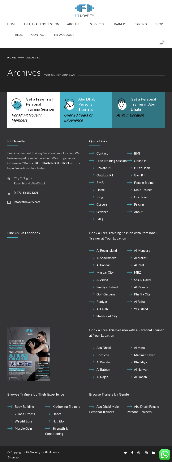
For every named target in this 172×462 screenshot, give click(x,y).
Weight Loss (23, 421)
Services (102, 212)
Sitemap (13, 457)
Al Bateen (103, 369)
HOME (11, 24)
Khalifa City (142, 294)
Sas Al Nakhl (142, 280)
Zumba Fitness (25, 414)
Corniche (102, 355)
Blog (99, 197)
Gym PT (139, 175)
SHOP (159, 24)
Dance (56, 414)
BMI (137, 153)
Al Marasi (140, 258)
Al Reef (139, 265)
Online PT (141, 161)
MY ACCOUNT (64, 34)
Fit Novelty (33, 452)
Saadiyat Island (107, 287)
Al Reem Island (106, 250)
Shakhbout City (107, 316)
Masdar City (105, 272)
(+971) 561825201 (26, 192)
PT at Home (142, 168)
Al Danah (140, 377)
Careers (102, 204)
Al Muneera (142, 250)
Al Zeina (102, 280)
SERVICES (97, 24)
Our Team (140, 197)
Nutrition (58, 421)
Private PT (104, 168)
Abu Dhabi (103, 347)
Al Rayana (141, 287)
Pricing (139, 204)
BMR (100, 182)
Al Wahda (103, 362)
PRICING (140, 24)
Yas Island (141, 309)
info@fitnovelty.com (27, 202)
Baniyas (102, 301)
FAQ (99, 219)
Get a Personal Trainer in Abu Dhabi (143, 104)
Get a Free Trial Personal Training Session (40, 104)
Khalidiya (140, 362)
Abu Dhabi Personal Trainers (87, 104)
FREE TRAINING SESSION (41, 24)
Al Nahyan (141, 369)
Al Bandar (103, 265)
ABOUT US (74, 24)
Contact (102, 153)
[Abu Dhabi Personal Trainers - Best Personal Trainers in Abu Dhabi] (86, 11)
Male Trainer (143, 190)
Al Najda (102, 377)
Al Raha (139, 301)
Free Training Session (111, 161)
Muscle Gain (23, 428)
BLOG (19, 34)
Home (11, 57)
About (138, 212)
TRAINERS (119, 24)
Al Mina (139, 347)
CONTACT (38, 34)
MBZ (137, 272)
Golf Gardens (105, 294)
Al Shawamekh (106, 258)
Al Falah (102, 309)
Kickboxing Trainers (66, 406)
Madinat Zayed (144, 355)
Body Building (24, 406)
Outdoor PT (104, 175)
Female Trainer (144, 182)
